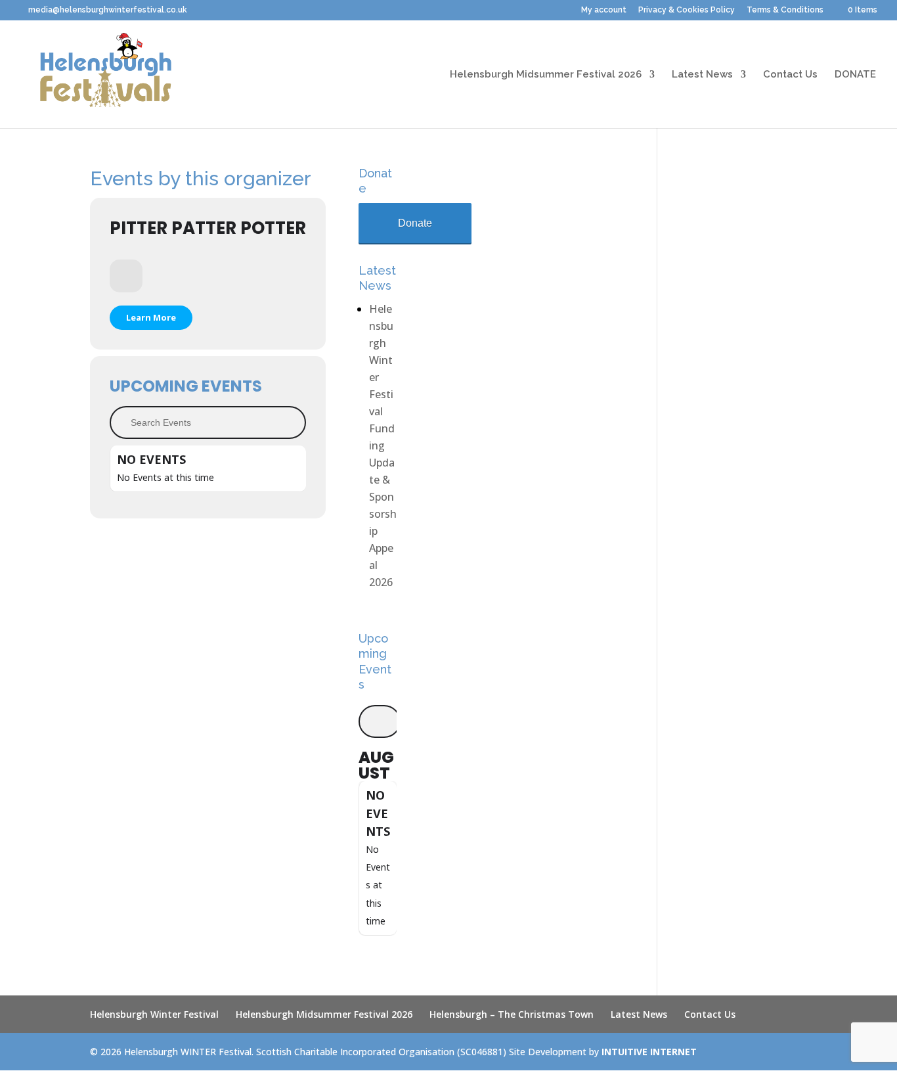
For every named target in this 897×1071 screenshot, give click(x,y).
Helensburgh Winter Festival (154, 1014)
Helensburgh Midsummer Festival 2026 (546, 75)
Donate (415, 223)
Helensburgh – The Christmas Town (511, 1014)
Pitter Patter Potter (208, 228)
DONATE (855, 75)
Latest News (702, 75)
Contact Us (790, 75)
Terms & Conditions (785, 10)
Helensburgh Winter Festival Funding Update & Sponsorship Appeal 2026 (383, 445)
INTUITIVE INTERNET (649, 1051)
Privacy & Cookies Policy (686, 10)
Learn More (151, 317)
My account (603, 10)
